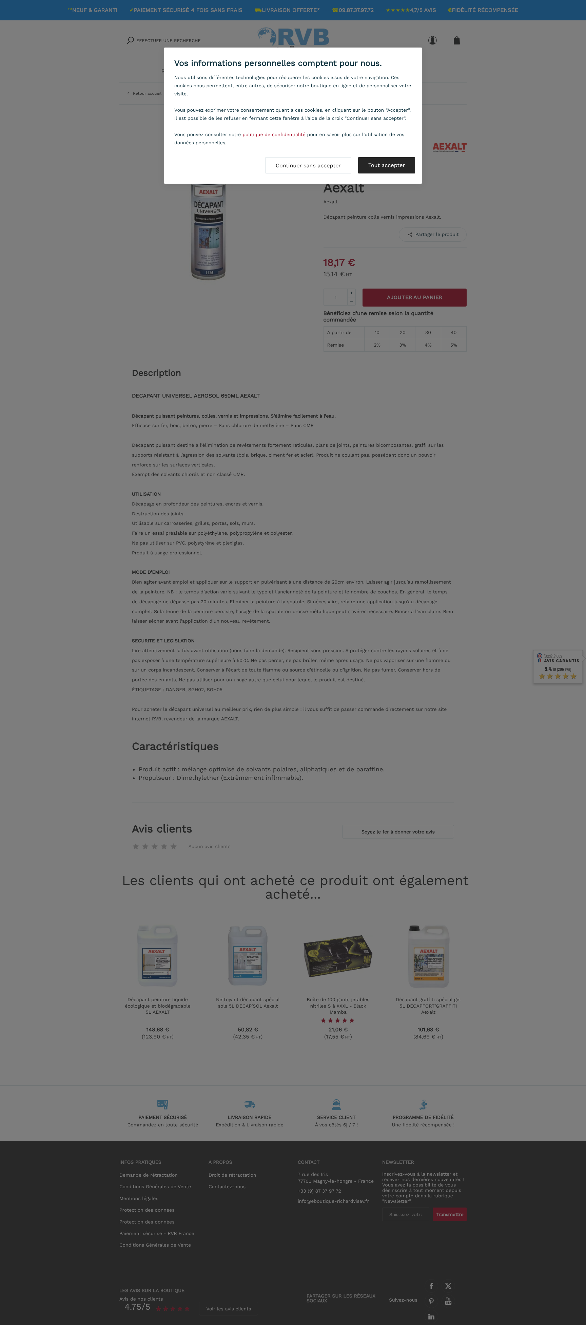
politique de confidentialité (274, 134)
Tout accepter (386, 165)
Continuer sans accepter (308, 165)
